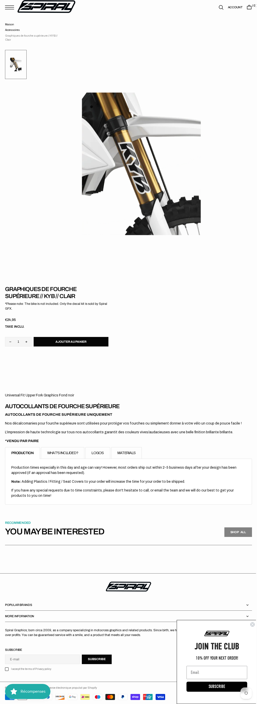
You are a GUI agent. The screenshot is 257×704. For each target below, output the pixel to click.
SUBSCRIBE (213, 686)
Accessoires (12, 30)
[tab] (22, 453)
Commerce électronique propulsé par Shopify (69, 687)
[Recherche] (217, 7)
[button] (11, 7)
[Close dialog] (248, 624)
